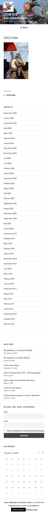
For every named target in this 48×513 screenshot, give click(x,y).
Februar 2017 (9, 303)
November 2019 (10, 233)
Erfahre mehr (32, 509)
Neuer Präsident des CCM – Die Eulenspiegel (22, 372)
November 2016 (10, 313)
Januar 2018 (9, 283)
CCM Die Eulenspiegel (16, 16)
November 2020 (10, 213)
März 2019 (8, 243)
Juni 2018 (7, 268)
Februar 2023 (9, 168)
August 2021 (9, 208)
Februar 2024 (9, 138)
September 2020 (10, 218)
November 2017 (10, 288)
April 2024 (8, 128)
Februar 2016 (9, 324)
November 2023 (10, 153)
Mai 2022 (7, 193)
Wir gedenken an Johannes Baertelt (18, 350)
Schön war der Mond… (13, 387)
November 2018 (10, 263)
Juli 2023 (7, 158)
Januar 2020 (9, 228)
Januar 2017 (9, 308)
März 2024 (8, 133)
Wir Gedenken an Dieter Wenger (17, 357)
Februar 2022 (9, 198)
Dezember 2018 (10, 258)
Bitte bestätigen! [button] (18, 509)
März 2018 (8, 273)
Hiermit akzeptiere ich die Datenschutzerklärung (25, 430)
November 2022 (10, 178)
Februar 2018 (9, 278)
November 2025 (10, 113)
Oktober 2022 (9, 183)
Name (6, 412)
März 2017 (8, 298)
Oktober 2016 (9, 318)
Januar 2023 (9, 173)
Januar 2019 (9, 253)
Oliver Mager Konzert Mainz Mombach (19, 380)
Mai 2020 (7, 223)
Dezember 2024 (10, 123)
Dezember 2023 (10, 148)
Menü (25, 27)
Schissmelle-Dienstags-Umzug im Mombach (22, 395)
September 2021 (10, 203)
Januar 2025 (9, 118)
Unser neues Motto (11, 365)
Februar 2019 (9, 248)
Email (6, 421)
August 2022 (9, 188)
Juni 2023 (7, 163)
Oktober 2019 (9, 238)
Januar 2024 (9, 143)
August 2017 (9, 293)
